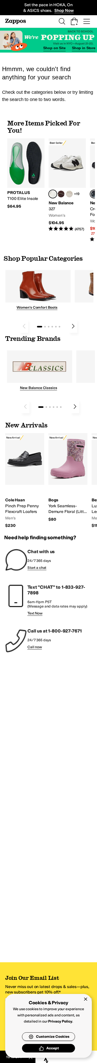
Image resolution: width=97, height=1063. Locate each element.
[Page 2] (45, 326)
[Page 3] (48, 326)
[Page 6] (59, 326)
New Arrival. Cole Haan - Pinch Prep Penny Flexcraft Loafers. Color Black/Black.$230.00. (24, 480)
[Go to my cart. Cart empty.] (74, 21)
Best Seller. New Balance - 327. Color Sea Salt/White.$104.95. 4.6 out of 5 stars (67, 185)
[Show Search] (62, 21)
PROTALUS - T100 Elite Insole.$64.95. (25, 173)
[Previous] (24, 326)
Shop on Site (54, 48)
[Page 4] (52, 326)
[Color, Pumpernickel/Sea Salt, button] (61, 194)
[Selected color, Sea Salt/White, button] (53, 194)
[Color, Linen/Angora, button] (69, 194)
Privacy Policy (60, 1021)
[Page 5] (56, 326)
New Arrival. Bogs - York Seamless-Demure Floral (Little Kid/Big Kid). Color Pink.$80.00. (67, 477)
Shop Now (64, 10)
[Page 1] (39, 326)
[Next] (73, 326)
